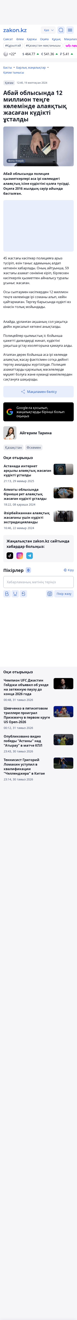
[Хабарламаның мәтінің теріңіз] (38, 582)
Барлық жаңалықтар (31, 67)
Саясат (8, 39)
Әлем (20, 39)
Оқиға (44, 39)
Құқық (56, 39)
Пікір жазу (64, 594)
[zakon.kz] (15, 30)
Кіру (71, 570)
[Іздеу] (61, 30)
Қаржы (32, 39)
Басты (7, 67)
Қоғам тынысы (13, 72)
